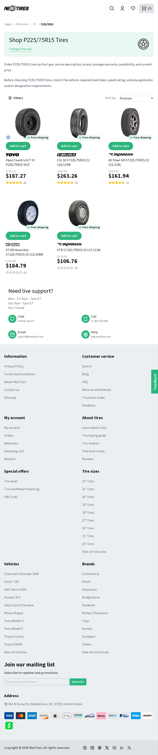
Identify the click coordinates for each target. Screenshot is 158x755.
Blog (85, 374)
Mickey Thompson (95, 613)
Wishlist (10, 459)
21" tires (88, 489)
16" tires (88, 528)
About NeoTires (15, 382)
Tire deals (11, 481)
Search (87, 366)
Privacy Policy (13, 366)
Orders (9, 435)
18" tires (88, 512)
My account (12, 427)
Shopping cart (14, 451)
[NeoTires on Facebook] (85, 747)
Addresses (11, 443)
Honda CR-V (12, 597)
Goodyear (88, 636)
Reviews (88, 459)
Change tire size (20, 49)
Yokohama (89, 589)
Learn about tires (94, 427)
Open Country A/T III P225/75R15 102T (20, 162)
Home (8, 24)
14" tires (88, 544)
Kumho (87, 628)
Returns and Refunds (96, 390)
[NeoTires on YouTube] (114, 747)
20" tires (88, 497)
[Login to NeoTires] (122, 8)
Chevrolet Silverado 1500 (21, 574)
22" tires (88, 481)
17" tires (88, 520)
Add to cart (18, 146)
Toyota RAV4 (13, 644)
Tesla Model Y (13, 628)
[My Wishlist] (133, 8)
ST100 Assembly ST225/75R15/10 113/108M (24, 252)
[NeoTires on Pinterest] (100, 747)
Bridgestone (91, 597)
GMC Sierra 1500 (15, 589)
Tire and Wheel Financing (22, 489)
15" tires (88, 536)
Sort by (110, 98)
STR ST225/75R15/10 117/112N (78, 250)
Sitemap (10, 397)
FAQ (85, 382)
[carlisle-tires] (79, 153)
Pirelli (86, 582)
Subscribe (78, 682)
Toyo (85, 621)
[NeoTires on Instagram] (92, 747)
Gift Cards (10, 497)
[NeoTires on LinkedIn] (122, 747)
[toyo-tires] (28, 153)
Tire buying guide (94, 435)
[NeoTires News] (129, 747)
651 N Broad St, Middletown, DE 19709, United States (45, 704)
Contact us (11, 390)
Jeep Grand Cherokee (19, 605)
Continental (90, 574)
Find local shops (93, 451)
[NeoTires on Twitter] (107, 747)
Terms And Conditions (19, 374)
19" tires (88, 505)
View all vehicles (15, 652)
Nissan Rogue (13, 613)
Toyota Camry (14, 636)
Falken (86, 644)
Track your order (93, 397)
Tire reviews (90, 443)
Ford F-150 (11, 582)
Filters (18, 98)
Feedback (88, 405)
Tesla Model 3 (13, 621)
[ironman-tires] (130, 153)
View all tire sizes (94, 551)
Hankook (88, 605)
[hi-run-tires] (28, 243)
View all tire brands (95, 652)
